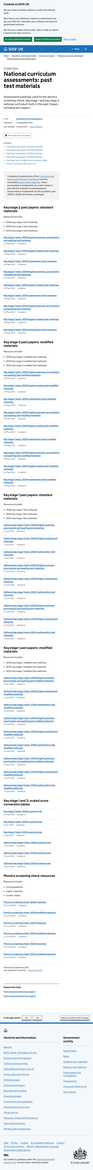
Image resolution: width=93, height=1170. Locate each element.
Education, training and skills (24, 56)
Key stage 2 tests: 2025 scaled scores (23, 821)
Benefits (8, 1047)
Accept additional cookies (18, 39)
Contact (60, 1142)
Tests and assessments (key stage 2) (20, 996)
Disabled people (12, 1079)
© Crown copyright (79, 1162)
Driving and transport (14, 1085)
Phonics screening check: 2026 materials (25, 902)
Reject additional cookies (47, 39)
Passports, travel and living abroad (21, 1118)
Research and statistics (75, 1067)
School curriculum (46, 56)
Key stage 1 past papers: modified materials (24, 157)
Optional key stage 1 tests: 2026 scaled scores (27, 842)
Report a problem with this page (75, 1018)
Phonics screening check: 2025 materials (25, 923)
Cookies (24, 1142)
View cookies (70, 39)
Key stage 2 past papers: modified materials (25, 150)
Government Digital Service (17, 1150)
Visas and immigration (14, 1123)
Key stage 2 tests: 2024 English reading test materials (31, 319)
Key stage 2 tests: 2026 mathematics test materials (30, 261)
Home (6, 56)
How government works (75, 1086)
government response (29, 182)
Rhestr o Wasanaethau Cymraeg (43, 1146)
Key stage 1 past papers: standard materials (24, 153)
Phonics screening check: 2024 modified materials (30, 954)
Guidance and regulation (75, 1061)
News (66, 1056)
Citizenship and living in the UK (19, 1069)
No (39, 1018)
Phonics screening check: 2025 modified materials (30, 933)
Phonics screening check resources (21, 164)
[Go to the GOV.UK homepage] (13, 49)
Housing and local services (17, 1107)
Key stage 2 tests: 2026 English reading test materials (31, 250)
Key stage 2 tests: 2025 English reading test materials (31, 285)
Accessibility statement (42, 1142)
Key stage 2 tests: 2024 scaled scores (23, 832)
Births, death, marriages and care (20, 1052)
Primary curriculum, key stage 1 (70, 56)
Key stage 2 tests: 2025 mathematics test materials (30, 295)
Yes (28, 1018)
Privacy (14, 1142)
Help (6, 1142)
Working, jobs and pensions (17, 1128)
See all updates (36, 127)
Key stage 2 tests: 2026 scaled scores (23, 811)
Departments (69, 1050)
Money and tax (11, 1112)
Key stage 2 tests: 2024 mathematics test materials (30, 329)
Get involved (69, 1092)
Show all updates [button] (35, 970)
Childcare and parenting (16, 1063)
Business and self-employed (17, 1058)
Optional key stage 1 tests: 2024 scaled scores (27, 863)
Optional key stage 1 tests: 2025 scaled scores (27, 853)
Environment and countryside (18, 1101)
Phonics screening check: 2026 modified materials (30, 912)
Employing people (12, 1096)
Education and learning (15, 1090)
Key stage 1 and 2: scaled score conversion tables (27, 160)
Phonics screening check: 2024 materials (25, 943)
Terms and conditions (14, 1146)
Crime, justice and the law (16, 1074)
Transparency (70, 1081)
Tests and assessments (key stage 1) (21, 59)
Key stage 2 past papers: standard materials (25, 146)
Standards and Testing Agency (29, 119)
